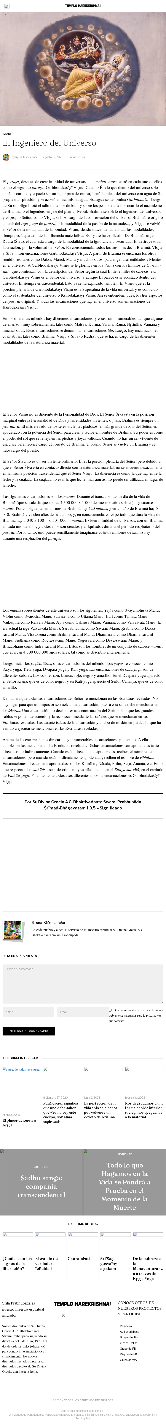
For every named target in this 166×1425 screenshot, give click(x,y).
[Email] (102, 899)
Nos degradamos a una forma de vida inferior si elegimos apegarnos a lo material (144, 1110)
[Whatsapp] (83, 899)
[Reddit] (92, 899)
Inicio (7, 134)
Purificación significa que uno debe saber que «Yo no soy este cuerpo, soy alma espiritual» (60, 1112)
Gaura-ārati (79, 1258)
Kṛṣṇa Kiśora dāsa (26, 157)
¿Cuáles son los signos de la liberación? (17, 1263)
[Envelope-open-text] (39, 1383)
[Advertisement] (83, 380)
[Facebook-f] (7, 1383)
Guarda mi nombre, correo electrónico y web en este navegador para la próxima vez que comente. (136, 1015)
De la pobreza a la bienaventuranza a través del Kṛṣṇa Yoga (148, 1268)
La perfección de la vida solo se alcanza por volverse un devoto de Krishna (100, 1110)
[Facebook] (64, 899)
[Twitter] (73, 899)
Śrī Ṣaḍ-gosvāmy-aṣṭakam (109, 1263)
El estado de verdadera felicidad (46, 1263)
